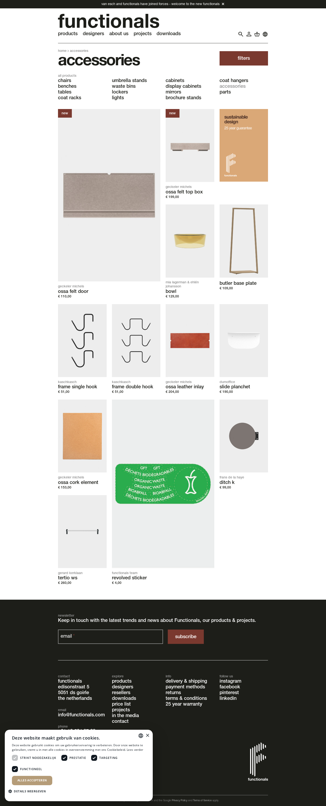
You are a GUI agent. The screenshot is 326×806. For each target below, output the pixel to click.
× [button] (147, 735)
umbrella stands (129, 81)
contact (120, 721)
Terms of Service (202, 800)
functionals (70, 681)
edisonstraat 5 (73, 687)
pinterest (229, 693)
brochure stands (183, 98)
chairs (64, 81)
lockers (120, 92)
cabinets (175, 81)
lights (118, 98)
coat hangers (234, 81)
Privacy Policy (179, 800)
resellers (121, 693)
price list (121, 704)
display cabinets (183, 86)
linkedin (228, 698)
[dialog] (79, 765)
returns (173, 693)
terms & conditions (186, 698)
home (62, 51)
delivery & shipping (186, 681)
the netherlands (75, 698)
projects (121, 710)
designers (122, 687)
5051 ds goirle (73, 693)
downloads (124, 698)
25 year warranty (184, 704)
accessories (233, 86)
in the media (125, 716)
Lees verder (135, 750)
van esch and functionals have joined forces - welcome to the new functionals (160, 4)
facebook (230, 687)
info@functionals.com (81, 715)
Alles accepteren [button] (32, 780)
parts (225, 92)
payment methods (185, 687)
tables (64, 92)
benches (67, 86)
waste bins (124, 86)
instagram (230, 681)
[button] (29, 791)
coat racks (69, 98)
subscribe (185, 637)
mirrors (173, 92)
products (121, 681)
